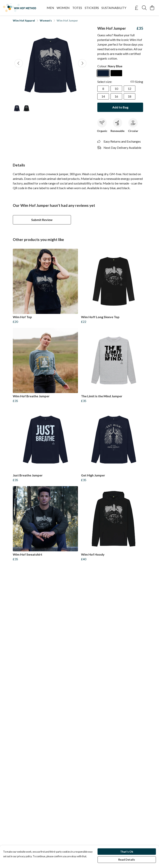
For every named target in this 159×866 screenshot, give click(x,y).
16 (116, 96)
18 (129, 96)
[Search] (144, 8)
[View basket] (152, 8)
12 (129, 88)
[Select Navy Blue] (103, 73)
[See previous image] (18, 63)
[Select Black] (116, 73)
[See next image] (82, 63)
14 (103, 96)
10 (116, 88)
